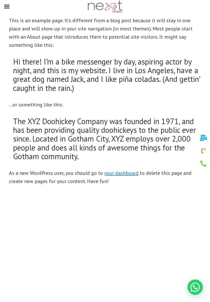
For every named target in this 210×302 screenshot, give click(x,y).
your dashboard (121, 173)
